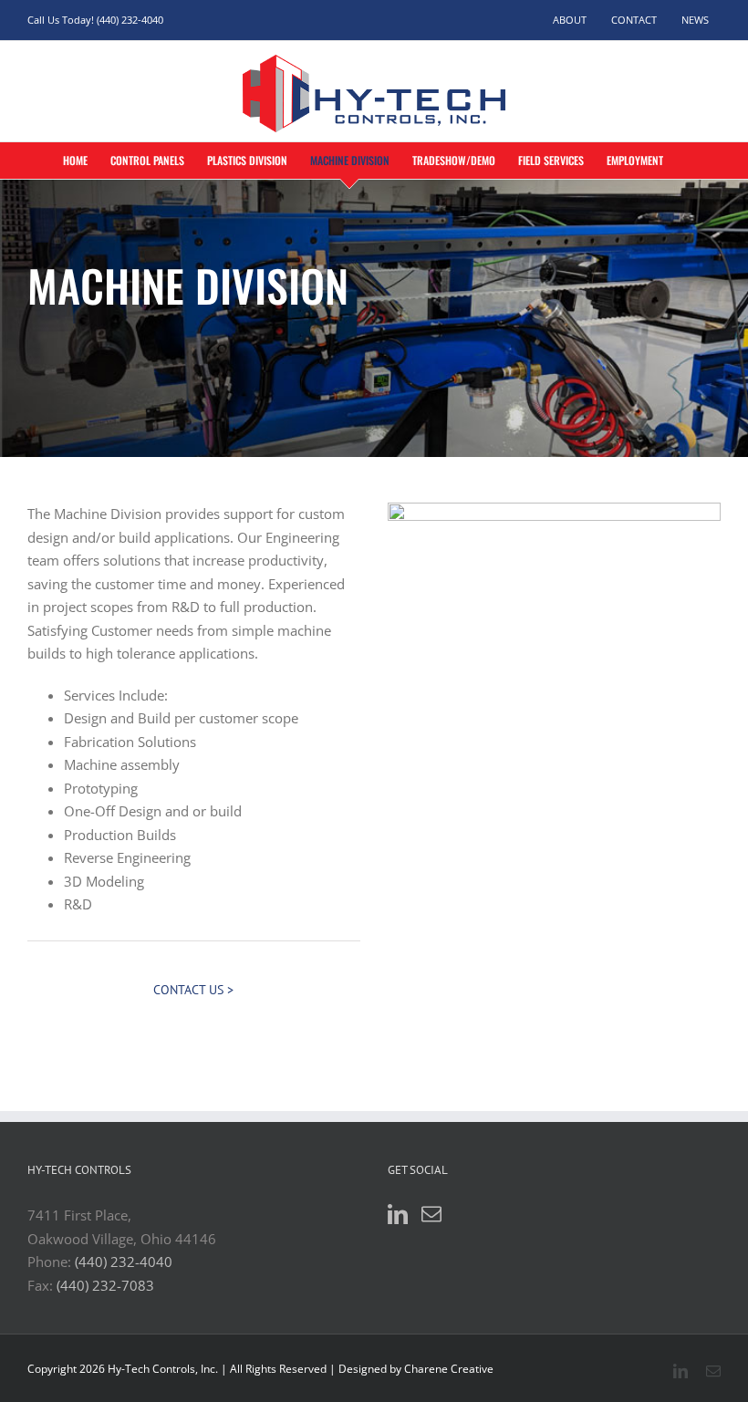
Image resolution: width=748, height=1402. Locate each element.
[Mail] (431, 1214)
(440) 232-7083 (105, 1285)
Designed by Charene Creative (415, 1368)
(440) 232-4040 (123, 1261)
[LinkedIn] (398, 1214)
